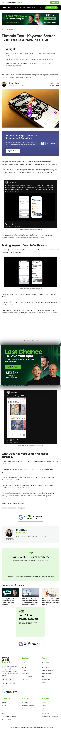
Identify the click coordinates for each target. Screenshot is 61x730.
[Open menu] (3, 2)
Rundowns (4, 705)
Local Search (45, 665)
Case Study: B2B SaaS (28, 705)
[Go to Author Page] (4, 84)
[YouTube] (10, 679)
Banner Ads (25, 708)
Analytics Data (46, 679)
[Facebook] (14, 679)
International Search (47, 670)
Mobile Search (46, 668)
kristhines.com (20, 532)
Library (3, 708)
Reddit (44, 682)
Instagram (21, 508)
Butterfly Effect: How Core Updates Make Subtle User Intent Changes (9, 601)
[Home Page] (14, 2)
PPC (43, 676)
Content (24, 670)
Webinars (4, 702)
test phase (22, 250)
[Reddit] (14, 683)
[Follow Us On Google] (30, 517)
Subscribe (45, 702)
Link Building (45, 662)
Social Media (12, 508)
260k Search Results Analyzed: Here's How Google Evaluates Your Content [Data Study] (30, 601)
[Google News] (3, 679)
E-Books (4, 711)
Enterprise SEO (46, 673)
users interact (54, 461)
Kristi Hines (13, 83)
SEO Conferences (6, 719)
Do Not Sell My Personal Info (50, 716)
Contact (44, 708)
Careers (44, 711)
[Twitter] (3, 683)
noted (16, 310)
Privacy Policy (46, 713)
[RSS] (3, 686)
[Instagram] (10, 683)
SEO (23, 665)
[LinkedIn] (6, 679)
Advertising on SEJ (27, 702)
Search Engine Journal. (22, 727)
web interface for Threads (22, 488)
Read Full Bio (9, 539)
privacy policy (38, 576)
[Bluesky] (6, 683)
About (44, 705)
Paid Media (25, 668)
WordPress (25, 679)
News (4, 508)
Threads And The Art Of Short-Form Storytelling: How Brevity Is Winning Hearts (50, 601)
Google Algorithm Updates (9, 716)
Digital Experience (27, 676)
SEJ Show (4, 713)
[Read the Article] (10, 592)
